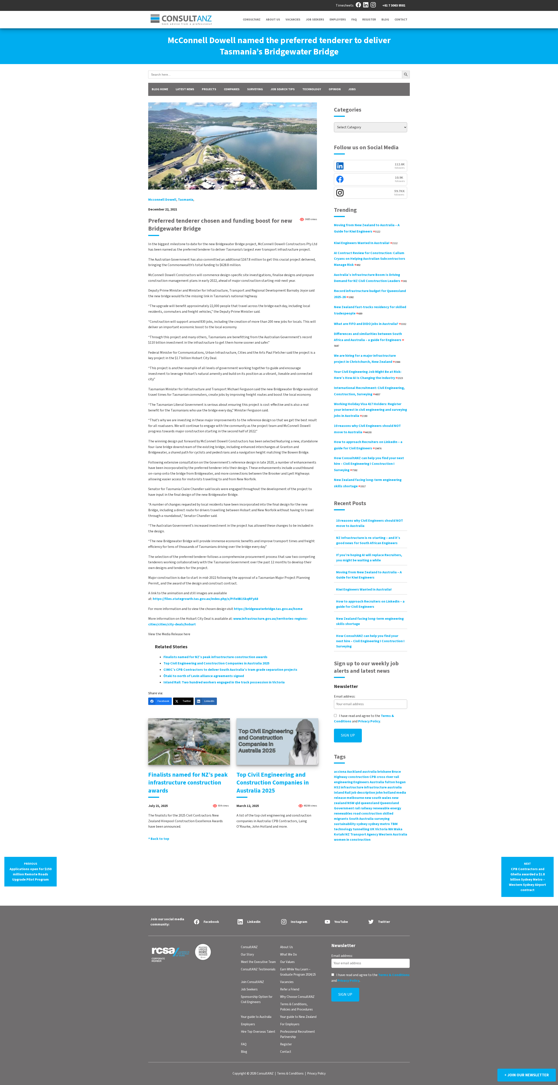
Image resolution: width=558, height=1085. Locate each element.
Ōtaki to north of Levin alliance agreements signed (203, 676)
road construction (367, 813)
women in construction (352, 839)
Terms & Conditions (394, 975)
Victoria (381, 829)
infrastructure (352, 787)
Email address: (344, 696)
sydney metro (379, 824)
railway (366, 808)
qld (357, 803)
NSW (350, 803)
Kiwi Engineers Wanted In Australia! (366, 243)
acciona (340, 771)
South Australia (361, 818)
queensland (370, 803)
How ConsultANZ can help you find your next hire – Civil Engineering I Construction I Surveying (369, 464)
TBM (394, 824)
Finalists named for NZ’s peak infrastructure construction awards (215, 657)
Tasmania (185, 199)
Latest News (185, 89)
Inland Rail (342, 792)
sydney (361, 824)
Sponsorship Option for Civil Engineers (256, 999)
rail (357, 808)
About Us (273, 19)
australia (369, 771)
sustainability (345, 824)
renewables (343, 813)
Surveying (255, 89)
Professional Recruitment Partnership (297, 1034)
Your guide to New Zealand (298, 1017)
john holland (386, 792)
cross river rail (388, 776)
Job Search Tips (282, 89)
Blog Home (160, 89)
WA (390, 829)
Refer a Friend (289, 989)
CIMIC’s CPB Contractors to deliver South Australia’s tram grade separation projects (230, 669)
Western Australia (393, 834)
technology (343, 829)
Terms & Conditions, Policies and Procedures (296, 1007)
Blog (385, 19)
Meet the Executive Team (258, 962)
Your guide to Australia (256, 1017)
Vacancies (293, 19)
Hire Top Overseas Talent (258, 1031)
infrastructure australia (383, 787)
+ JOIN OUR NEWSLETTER (526, 1075)
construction (358, 776)
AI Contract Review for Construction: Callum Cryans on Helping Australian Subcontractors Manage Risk (369, 259)
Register (369, 19)
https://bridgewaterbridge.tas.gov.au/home (268, 608)
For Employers (289, 1024)
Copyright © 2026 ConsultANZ (253, 1073)
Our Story (247, 954)
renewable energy (387, 808)
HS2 (337, 787)
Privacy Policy (369, 721)
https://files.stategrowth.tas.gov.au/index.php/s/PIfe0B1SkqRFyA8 (205, 598)
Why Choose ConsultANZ (297, 997)
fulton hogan (395, 782)
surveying (382, 818)
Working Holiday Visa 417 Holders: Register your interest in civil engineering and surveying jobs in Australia (370, 410)
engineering (343, 782)
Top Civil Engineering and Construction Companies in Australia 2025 (216, 663)
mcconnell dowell (162, 199)
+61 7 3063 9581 (393, 5)
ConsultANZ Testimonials (258, 969)
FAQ (354, 19)
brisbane (384, 771)
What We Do (288, 954)
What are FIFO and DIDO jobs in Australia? (370, 323)
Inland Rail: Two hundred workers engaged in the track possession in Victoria (224, 682)
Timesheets (345, 5)
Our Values (287, 962)
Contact (401, 19)
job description (363, 792)
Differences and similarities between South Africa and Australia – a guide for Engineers (368, 339)
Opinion (335, 89)
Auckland (354, 771)
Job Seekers (315, 19)
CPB (372, 776)
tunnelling (361, 829)
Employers (338, 19)
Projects (209, 89)
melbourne (355, 797)
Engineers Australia (368, 782)
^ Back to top (158, 838)
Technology (311, 89)
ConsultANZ (251, 19)
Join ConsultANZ (252, 982)
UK (372, 829)
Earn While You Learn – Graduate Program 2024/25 (298, 972)
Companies (232, 89)
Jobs (352, 89)
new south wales (378, 797)
